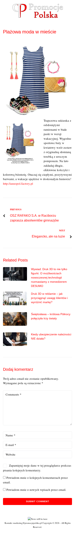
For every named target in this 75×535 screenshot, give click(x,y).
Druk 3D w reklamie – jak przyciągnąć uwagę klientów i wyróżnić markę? (49, 298)
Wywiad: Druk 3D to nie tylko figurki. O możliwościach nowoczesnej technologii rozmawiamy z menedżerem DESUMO (49, 278)
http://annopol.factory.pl (18, 183)
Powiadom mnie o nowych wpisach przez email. (36, 490)
